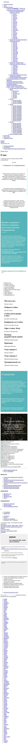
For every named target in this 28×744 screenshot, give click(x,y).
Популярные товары (6, 525)
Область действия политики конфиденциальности (12, 526)
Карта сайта (15, 525)
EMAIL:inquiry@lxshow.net (10, 470)
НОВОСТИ (7, 513)
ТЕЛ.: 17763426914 (8, 471)
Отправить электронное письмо (9, 530)
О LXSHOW (7, 512)
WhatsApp (3, 532)
